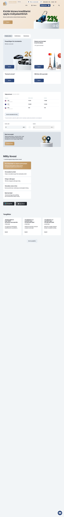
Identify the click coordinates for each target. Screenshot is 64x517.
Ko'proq (19, 1)
